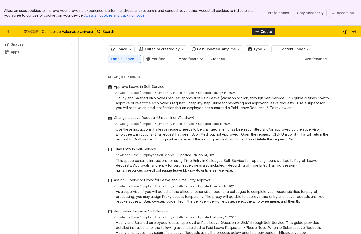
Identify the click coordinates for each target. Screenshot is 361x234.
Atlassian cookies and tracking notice (114, 15)
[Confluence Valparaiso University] (31, 31)
